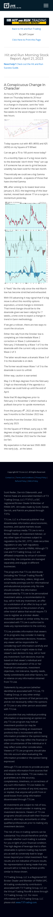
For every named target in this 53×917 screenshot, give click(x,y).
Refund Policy (20, 481)
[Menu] (44, 5)
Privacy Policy (41, 477)
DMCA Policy (33, 481)
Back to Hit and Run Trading (26, 28)
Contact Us (9, 477)
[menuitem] (45, 5)
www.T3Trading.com (26, 902)
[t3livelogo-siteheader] (12, 5)
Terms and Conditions (25, 477)
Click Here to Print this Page (26, 39)
